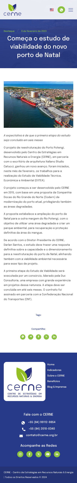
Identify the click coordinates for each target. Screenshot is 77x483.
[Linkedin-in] (57, 454)
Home (50, 364)
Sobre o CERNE (56, 376)
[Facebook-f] (29, 454)
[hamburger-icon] (71, 10)
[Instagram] (20, 454)
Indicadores (54, 370)
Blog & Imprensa (56, 387)
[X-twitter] (39, 454)
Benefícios (53, 381)
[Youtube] (48, 454)
